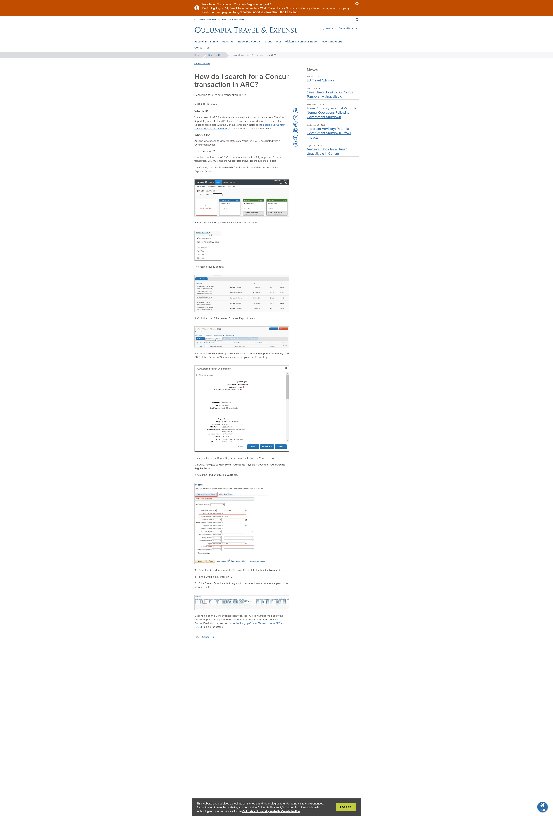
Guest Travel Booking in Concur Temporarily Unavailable (330, 94)
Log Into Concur (328, 28)
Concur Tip (202, 63)
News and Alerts (215, 55)
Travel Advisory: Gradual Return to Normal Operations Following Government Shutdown (332, 112)
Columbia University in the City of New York (219, 19)
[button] (357, 3)
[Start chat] (543, 807)
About (355, 28)
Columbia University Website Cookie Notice (271, 811)
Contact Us (344, 28)
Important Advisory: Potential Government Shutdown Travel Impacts (329, 133)
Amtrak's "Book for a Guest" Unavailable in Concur (327, 151)
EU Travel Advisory (321, 80)
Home (197, 55)
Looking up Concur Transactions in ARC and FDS (239, 625)
